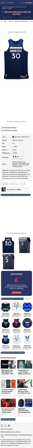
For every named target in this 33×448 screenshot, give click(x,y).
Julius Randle (22, 163)
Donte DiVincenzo (24, 165)
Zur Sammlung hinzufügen (8, 127)
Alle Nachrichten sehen (8, 419)
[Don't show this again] (30, 7)
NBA (5, 21)
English (10, 8)
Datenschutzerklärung (11, 435)
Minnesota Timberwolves (21, 21)
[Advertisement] (16, 27)
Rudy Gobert (18, 166)
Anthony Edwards (17, 162)
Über (2, 435)
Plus (3, 436)
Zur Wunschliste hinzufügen (9, 130)
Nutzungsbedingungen (25, 435)
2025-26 (20, 140)
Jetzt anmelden (16, 292)
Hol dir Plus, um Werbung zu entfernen (16, 32)
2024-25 (11, 21)
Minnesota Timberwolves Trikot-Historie (12, 352)
